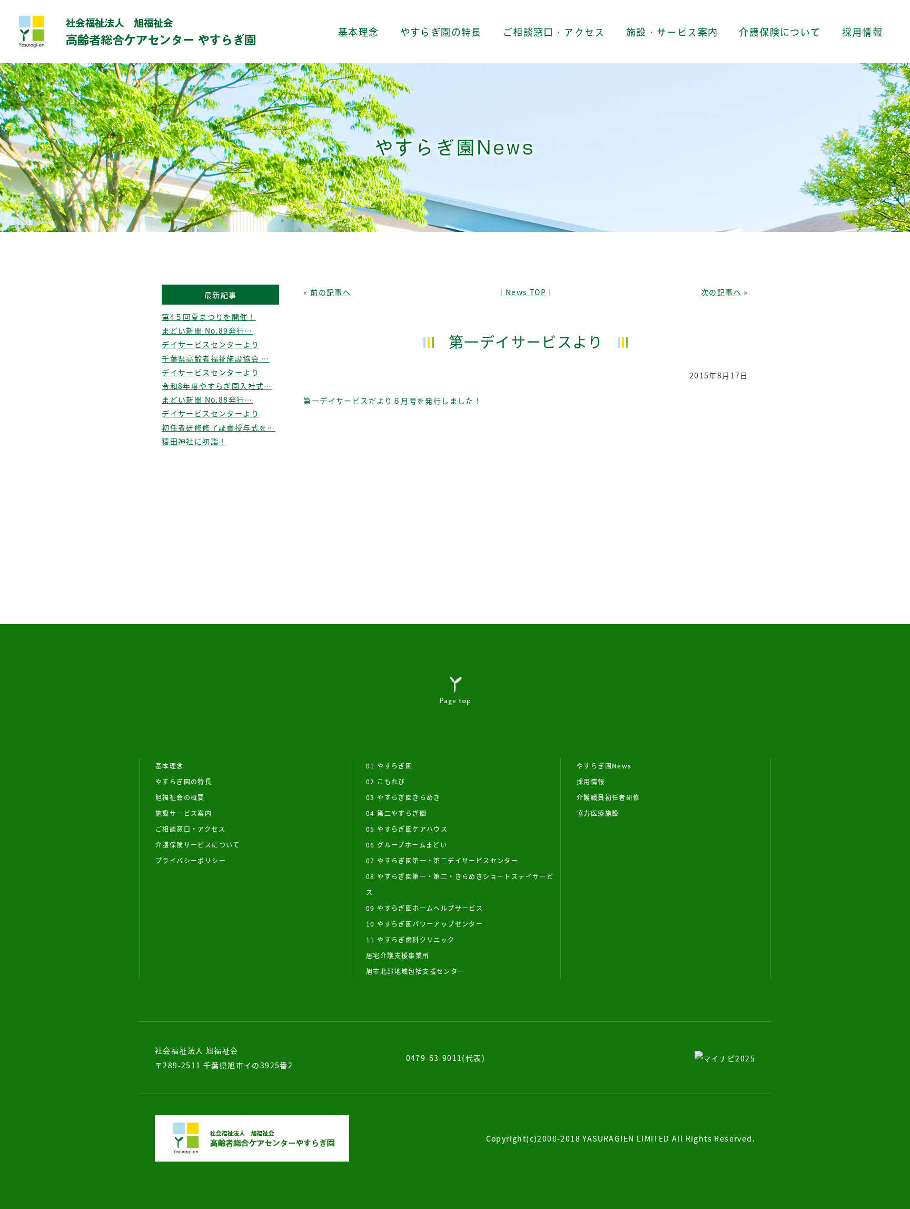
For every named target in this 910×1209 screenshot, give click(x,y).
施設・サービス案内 (672, 32)
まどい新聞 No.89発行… (207, 330)
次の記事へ (721, 292)
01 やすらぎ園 (389, 765)
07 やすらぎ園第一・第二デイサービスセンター (442, 860)
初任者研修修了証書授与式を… (218, 427)
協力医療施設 (598, 812)
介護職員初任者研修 (608, 797)
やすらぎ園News (604, 765)
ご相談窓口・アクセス (554, 32)
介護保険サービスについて (197, 844)
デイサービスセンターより (210, 344)
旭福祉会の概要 (180, 797)
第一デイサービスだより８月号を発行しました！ (392, 400)
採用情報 (862, 32)
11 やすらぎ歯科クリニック (410, 939)
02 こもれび (385, 781)
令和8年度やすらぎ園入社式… (217, 386)
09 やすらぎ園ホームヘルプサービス (424, 907)
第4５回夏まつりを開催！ (209, 316)
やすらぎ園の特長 (441, 32)
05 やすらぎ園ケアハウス (407, 828)
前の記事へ (330, 292)
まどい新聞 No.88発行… (207, 399)
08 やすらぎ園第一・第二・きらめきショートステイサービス (459, 884)
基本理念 (358, 32)
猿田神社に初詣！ (194, 441)
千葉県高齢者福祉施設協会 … (216, 358)
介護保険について (779, 32)
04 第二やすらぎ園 (396, 812)
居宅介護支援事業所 (398, 955)
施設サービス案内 (183, 812)
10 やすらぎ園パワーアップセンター (424, 923)
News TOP (526, 292)
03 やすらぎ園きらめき (403, 797)
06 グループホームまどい (406, 844)
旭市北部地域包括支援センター (415, 971)
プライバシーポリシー (190, 860)
